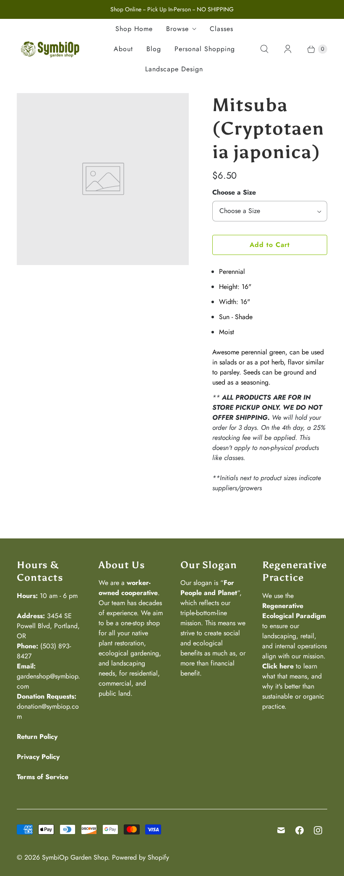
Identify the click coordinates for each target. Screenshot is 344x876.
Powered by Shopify (140, 857)
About (123, 49)
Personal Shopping (205, 49)
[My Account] (288, 49)
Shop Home (134, 29)
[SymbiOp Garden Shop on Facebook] (299, 830)
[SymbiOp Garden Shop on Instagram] (318, 830)
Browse (177, 29)
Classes (221, 29)
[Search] (264, 49)
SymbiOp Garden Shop (75, 857)
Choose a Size (234, 192)
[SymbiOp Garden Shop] (50, 49)
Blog (153, 49)
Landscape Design (174, 69)
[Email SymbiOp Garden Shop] (281, 830)
